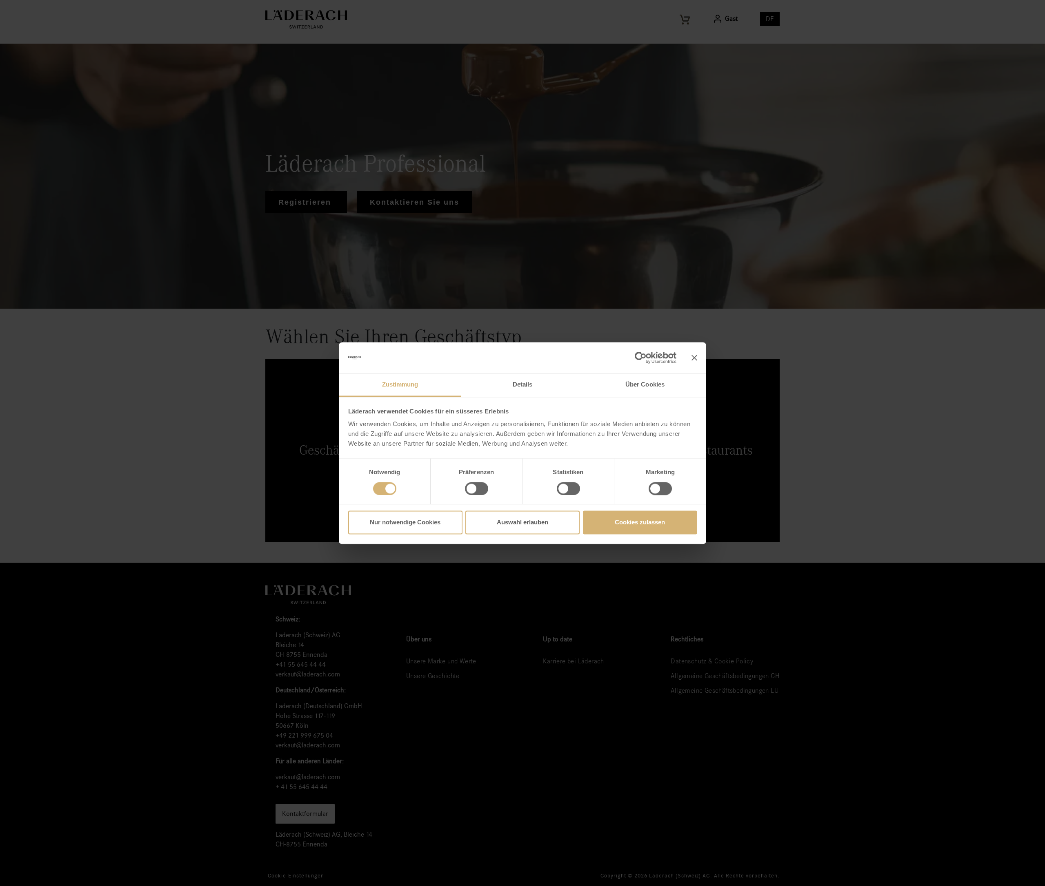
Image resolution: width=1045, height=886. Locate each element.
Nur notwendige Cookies (405, 522)
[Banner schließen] (694, 357)
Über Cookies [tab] (645, 384)
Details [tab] (523, 384)
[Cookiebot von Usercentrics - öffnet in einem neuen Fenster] (640, 357)
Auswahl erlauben (522, 522)
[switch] (476, 488)
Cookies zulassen (640, 522)
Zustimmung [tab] (400, 384)
